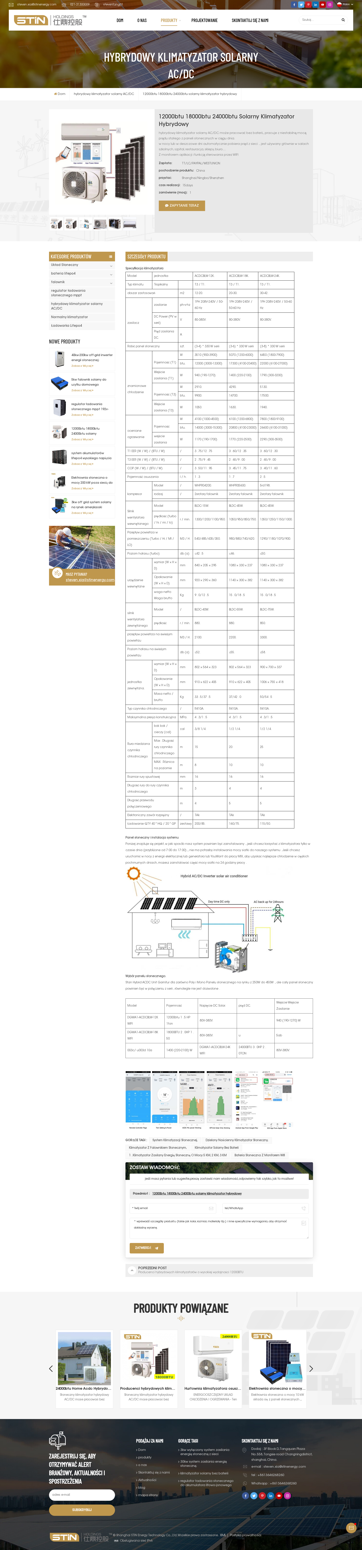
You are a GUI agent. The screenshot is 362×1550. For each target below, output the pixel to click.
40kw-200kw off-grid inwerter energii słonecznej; (91, 358)
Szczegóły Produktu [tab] (146, 256)
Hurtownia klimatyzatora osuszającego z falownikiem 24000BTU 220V (149, 1389)
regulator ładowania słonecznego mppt (68, 293)
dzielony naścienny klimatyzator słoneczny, (237, 1140)
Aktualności (147, 1480)
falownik (58, 282)
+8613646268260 (271, 1475)
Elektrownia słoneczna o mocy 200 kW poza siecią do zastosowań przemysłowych (92, 481)
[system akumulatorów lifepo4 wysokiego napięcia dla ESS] (59, 456)
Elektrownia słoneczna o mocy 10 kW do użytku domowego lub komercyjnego (213, 1389)
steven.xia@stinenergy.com (36, 4)
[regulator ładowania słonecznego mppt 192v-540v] (59, 407)
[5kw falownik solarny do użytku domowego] (59, 383)
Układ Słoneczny (64, 265)
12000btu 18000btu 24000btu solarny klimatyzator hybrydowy (88, 432)
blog (141, 1487)
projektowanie (204, 20)
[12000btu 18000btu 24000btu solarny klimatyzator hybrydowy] (59, 432)
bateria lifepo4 (63, 273)
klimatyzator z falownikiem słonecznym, (158, 1148)
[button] (311, 1368)
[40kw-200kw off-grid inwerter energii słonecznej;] (59, 358)
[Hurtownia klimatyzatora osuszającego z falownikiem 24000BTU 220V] (149, 1358)
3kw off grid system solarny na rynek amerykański (91, 505)
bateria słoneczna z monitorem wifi (260, 1155)
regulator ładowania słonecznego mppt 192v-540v (90, 407)
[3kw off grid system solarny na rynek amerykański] (59, 505)
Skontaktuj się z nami (250, 20)
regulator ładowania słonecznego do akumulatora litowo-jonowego (207, 1483)
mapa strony (148, 1495)
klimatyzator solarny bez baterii (217, 1148)
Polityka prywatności (245, 1535)
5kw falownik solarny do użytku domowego (88, 382)
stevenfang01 (113, 4)
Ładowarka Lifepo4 (66, 326)
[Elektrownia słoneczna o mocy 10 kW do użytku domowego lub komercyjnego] (213, 1358)
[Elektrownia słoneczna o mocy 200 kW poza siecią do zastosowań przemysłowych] (59, 481)
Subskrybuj (82, 1510)
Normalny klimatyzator (69, 317)
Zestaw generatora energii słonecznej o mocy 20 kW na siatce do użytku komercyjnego (277, 1389)
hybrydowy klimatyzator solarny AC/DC (104, 94)
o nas (142, 20)
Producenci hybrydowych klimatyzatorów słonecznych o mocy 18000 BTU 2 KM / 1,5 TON (84, 1389)
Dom (120, 20)
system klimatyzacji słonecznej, (175, 1140)
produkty (169, 20)
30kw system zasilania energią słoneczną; (203, 1464)
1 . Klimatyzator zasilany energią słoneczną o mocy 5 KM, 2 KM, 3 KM (178, 1155)
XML (223, 1535)
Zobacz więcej (81, 366)
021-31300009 (79, 4)
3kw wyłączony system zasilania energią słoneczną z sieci (204, 1452)
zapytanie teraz (184, 205)
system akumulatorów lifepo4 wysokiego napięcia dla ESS (91, 456)
